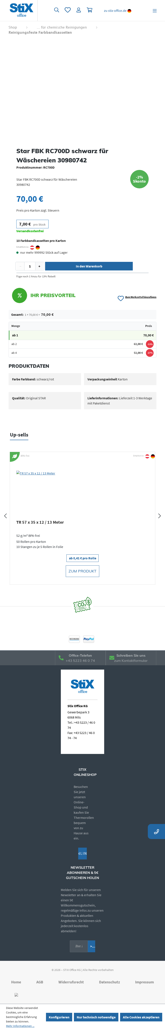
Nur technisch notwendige (96, 1017)
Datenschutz (109, 982)
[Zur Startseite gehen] (21, 10)
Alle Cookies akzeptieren (141, 1017)
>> (92, 946)
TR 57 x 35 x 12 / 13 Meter (40, 522)
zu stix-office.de (115, 10)
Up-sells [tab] (19, 434)
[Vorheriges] (5, 516)
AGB (39, 982)
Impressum (144, 982)
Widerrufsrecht (71, 982)
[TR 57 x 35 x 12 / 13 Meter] (82, 492)
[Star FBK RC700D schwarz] (82, 93)
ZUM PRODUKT (82, 571)
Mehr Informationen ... (20, 1026)
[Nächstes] (159, 516)
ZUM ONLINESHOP (82, 853)
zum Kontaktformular (131, 660)
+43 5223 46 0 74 (80, 660)
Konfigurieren (59, 1017)
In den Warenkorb (89, 266)
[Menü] (155, 10)
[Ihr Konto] (79, 10)
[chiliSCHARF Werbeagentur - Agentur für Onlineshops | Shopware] (16, 994)
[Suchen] (56, 10)
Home (16, 982)
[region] (82, 93)
